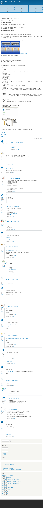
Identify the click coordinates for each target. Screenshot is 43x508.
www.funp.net (8, 237)
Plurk (17, 358)
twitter (18, 430)
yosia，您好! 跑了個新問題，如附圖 (7, 487)
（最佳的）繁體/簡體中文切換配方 (8, 468)
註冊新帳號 (4, 453)
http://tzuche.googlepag (14, 214)
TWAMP (2, 134)
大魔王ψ (2, 411)
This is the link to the (5, 491)
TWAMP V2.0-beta (23, 53)
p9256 (2, 247)
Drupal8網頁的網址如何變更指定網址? (9, 464)
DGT (21, 11)
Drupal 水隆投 (13, 147)
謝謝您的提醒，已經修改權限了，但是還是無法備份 (10, 483)
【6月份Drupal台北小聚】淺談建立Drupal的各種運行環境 (12, 469)
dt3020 (2, 290)
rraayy (2, 169)
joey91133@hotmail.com (13, 269)
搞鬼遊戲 (15, 255)
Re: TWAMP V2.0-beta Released (17, 142)
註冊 (41, 138)
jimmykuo (4, 392)
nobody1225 (3, 197)
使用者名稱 (4, 446)
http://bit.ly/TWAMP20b (11, 353)
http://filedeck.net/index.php (10, 326)
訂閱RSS (14, 358)
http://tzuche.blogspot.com (13, 213)
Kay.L (3, 351)
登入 (35, 11)
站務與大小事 (12, 14)
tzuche (2, 208)
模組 (7, 8)
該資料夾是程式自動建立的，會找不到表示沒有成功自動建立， (12, 481)
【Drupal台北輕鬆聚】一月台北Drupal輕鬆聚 (10, 465)
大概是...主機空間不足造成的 (6, 477)
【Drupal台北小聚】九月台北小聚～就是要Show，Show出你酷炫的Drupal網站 (15, 467)
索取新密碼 (4, 454)
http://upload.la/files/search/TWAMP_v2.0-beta (13, 250)
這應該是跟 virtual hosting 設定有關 (7, 475)
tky (1, 154)
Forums (4, 14)
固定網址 (2, 145)
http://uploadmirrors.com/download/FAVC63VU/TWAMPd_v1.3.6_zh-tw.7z (17, 338)
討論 (7, 5)
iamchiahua (4, 400)
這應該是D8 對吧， (5, 485)
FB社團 (7, 11)
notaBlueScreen (9, 358)
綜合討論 (7, 14)
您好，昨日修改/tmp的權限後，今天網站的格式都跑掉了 (11, 479)
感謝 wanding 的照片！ (5, 493)
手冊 (35, 5)
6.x (2, 136)
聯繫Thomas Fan (13, 146)
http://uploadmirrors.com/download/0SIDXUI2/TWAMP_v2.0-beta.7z (16, 337)
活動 (21, 5)
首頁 (1, 14)
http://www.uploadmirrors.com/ (11, 324)
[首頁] (2, 2)
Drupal (6, 505)
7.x (1, 136)
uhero (2, 234)
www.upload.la (8, 239)
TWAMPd (35, 8)
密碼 (3, 450)
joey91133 (2, 222)
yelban (4, 20)
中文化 (21, 8)
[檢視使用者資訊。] (2, 153)
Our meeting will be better (6, 489)
